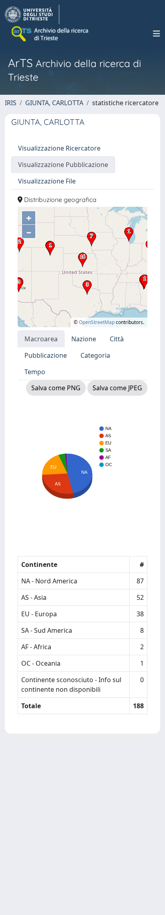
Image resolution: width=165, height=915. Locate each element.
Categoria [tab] (95, 355)
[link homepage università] (50, 33)
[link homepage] (32, 14)
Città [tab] (117, 338)
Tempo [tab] (34, 371)
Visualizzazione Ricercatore (59, 148)
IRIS (10, 102)
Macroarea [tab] (41, 338)
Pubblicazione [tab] (45, 355)
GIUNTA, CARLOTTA (54, 102)
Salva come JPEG (117, 387)
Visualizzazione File (47, 181)
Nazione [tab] (83, 338)
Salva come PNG (55, 387)
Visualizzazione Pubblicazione (63, 164)
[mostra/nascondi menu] (156, 34)
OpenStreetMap (97, 322)
